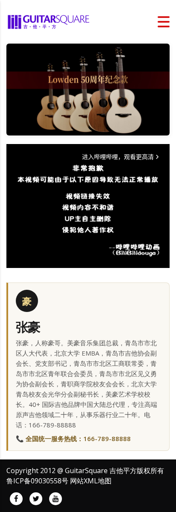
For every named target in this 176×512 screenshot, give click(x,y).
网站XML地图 (90, 481)
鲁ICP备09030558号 (37, 481)
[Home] (49, 21)
